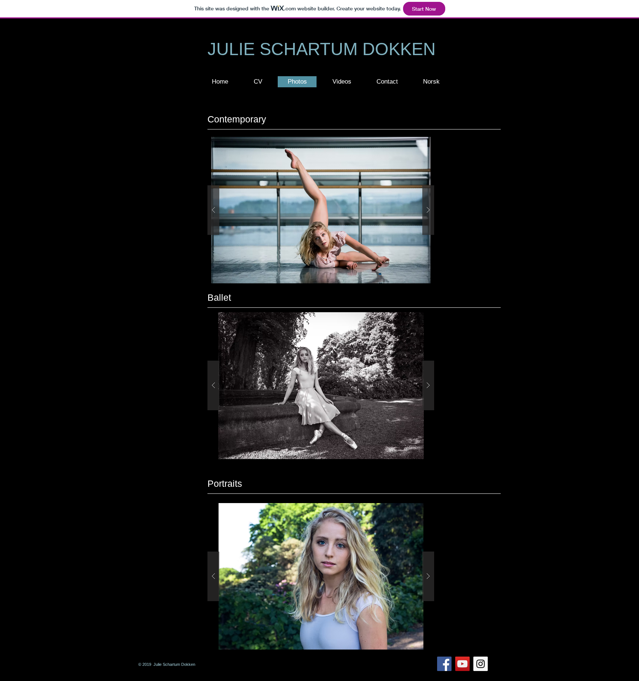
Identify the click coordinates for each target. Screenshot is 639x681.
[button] (258, 81)
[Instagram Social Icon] (480, 664)
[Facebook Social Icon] (444, 664)
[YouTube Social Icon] (462, 664)
